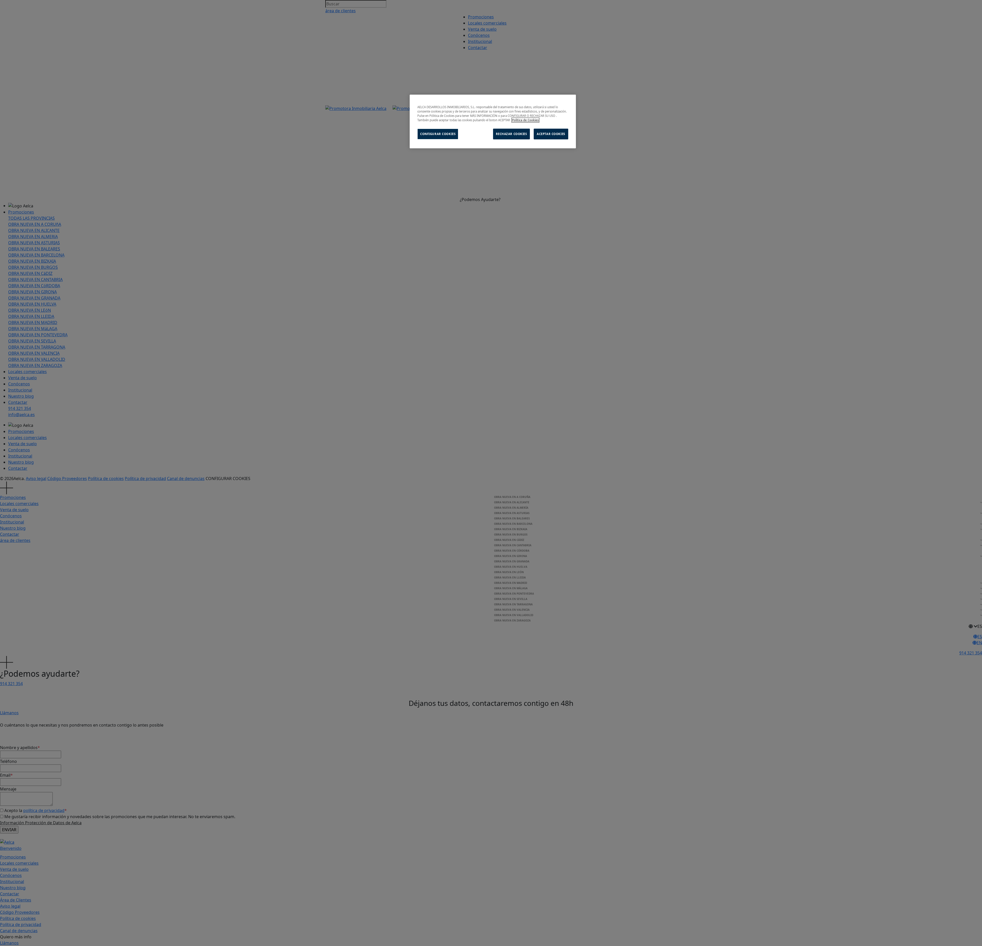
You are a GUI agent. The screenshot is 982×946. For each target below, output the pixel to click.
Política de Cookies (525, 120)
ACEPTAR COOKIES (551, 134)
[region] (493, 121)
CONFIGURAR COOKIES (437, 134)
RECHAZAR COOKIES (511, 134)
